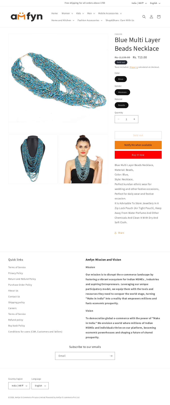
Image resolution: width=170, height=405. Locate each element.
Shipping (133, 67)
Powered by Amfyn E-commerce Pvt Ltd (63, 397)
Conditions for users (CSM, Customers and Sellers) (35, 331)
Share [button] (121, 232)
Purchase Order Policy (20, 284)
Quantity (119, 112)
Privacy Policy (15, 273)
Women (124, 93)
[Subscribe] (111, 356)
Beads (123, 105)
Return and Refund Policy (22, 278)
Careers (12, 308)
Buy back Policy (16, 325)
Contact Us (14, 296)
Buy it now (138, 154)
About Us (13, 290)
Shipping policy (16, 302)
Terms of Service (17, 267)
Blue (122, 79)
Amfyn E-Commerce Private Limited (30, 397)
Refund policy (15, 319)
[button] (67, 13)
